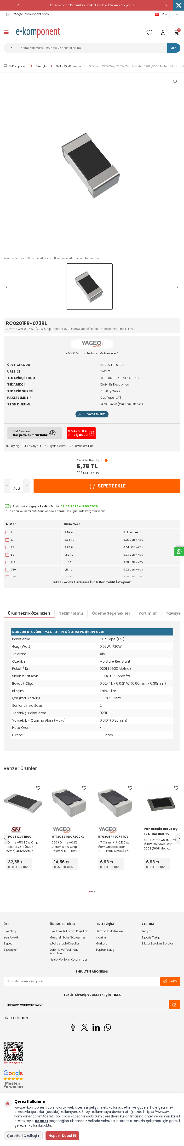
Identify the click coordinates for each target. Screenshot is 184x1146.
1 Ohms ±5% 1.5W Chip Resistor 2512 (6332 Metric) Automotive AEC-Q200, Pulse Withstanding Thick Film (22, 846)
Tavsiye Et (34, 446)
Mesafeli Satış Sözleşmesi (68, 937)
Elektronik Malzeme (109, 931)
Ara (174, 48)
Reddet (41, 1120)
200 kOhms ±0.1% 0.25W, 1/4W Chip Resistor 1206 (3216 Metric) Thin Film (65, 846)
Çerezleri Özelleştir (23, 1135)
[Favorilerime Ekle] (38, 788)
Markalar (102, 943)
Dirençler (41, 66)
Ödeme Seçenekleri (111, 613)
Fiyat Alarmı (57, 446)
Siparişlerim (12, 950)
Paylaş (14, 446)
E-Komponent (18, 66)
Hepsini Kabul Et (62, 1135)
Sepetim (10, 943)
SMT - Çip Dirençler (68, 66)
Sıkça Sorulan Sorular (157, 943)
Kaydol (173, 981)
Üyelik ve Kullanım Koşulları (69, 931)
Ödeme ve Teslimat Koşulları (64, 952)
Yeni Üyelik (11, 937)
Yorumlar (147, 613)
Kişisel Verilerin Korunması (68, 959)
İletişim (147, 931)
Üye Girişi (10, 931)
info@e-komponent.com (31, 14)
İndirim (101, 937)
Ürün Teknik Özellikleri (29, 613)
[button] (18, 5)
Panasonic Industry (161, 829)
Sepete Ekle (112, 485)
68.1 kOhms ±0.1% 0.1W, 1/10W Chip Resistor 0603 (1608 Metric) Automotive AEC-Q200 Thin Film (160, 844)
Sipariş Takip (151, 937)
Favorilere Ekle (83, 446)
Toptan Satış (105, 950)
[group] (92, 164)
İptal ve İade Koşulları (65, 943)
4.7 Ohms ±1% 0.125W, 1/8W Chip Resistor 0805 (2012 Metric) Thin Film (114, 846)
